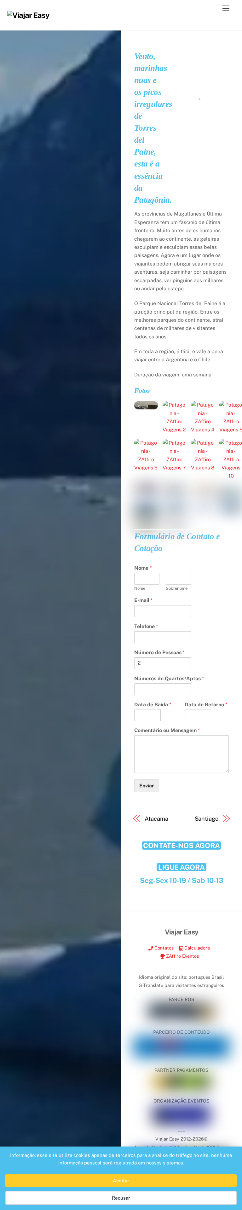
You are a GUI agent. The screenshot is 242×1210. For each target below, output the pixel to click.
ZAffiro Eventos (182, 956)
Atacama (156, 818)
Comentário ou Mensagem (167, 730)
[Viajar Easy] (28, 15)
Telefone (146, 626)
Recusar (121, 1198)
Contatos (163, 947)
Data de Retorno (206, 705)
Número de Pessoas (159, 652)
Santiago (206, 818)
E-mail (143, 600)
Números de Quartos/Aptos (169, 679)
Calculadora (196, 947)
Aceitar (121, 1180)
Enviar (146, 786)
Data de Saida (152, 705)
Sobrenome (176, 588)
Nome (143, 568)
